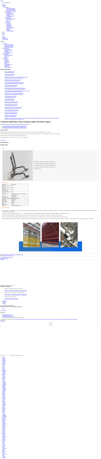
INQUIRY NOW (3, 310)
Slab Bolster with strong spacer (8, 255)
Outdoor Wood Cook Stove (11, 11)
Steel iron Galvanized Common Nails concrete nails (16, 290)
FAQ (3, 32)
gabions (8, 29)
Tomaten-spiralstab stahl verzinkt (10, 97)
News (3, 31)
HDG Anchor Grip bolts (11, 18)
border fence (9, 26)
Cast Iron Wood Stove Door (9, 75)
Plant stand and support (10, 15)
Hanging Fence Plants (59, 319)
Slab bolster (9, 21)
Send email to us (3, 140)
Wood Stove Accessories (11, 8)
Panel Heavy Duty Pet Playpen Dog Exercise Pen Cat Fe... (14, 119)
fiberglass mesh (9, 25)
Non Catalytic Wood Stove (11, 10)
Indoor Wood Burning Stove (9, 72)
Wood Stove (7, 7)
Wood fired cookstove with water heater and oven (13, 108)
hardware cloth (9, 28)
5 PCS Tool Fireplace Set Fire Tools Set (11, 110)
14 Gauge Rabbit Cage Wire (68, 319)
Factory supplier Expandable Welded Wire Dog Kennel (14, 83)
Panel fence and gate (10, 13)
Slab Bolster (2, 259)
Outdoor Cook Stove (8, 49)
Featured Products (18, 319)
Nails (7, 20)
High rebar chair (9, 19)
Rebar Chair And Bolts (4, 258)
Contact (4, 34)
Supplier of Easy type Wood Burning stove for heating (14, 94)
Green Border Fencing (10, 27)
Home (4, 4)
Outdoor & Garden (6, 48)
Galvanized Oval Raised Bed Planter (11, 113)
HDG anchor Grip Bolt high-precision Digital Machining (13, 254)
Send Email (2, 321)
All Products (75, 319)
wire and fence (7, 22)
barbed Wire (9, 24)
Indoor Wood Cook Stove (11, 9)
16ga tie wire (9, 23)
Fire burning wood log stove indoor (10, 86)
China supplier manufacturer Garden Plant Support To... (14, 91)
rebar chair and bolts (8, 67)
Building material (7, 17)
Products (4, 6)
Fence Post (32, 319)
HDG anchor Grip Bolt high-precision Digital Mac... (16, 294)
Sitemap (22, 319)
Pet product (9, 14)
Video (4, 33)
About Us (4, 5)
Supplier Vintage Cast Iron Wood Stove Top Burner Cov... (14, 78)
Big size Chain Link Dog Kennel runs (11, 102)
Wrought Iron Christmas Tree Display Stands (12, 80)
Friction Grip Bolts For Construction (6, 257)
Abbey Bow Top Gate (38, 319)
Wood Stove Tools (27, 319)
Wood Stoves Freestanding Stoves (10, 116)
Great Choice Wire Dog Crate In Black (48, 319)
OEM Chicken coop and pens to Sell (11, 105)
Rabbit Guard (7, 66)
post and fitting (9, 16)
